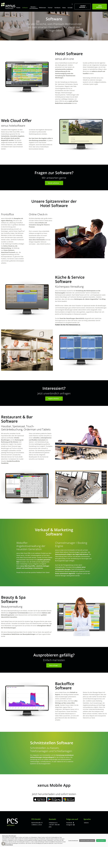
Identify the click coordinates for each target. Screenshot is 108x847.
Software (25, 7)
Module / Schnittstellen (34, 7)
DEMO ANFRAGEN (99, 6)
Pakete (18, 7)
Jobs (50, 827)
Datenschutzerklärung (7, 844)
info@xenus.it (53, 823)
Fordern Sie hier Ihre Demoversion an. (67, 325)
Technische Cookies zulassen (87, 840)
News (64, 7)
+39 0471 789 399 (54, 825)
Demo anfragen (53, 665)
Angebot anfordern (53, 398)
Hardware (57, 7)
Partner (50, 7)
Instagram (69, 825)
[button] (4, 74)
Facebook (69, 823)
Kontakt (70, 7)
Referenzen (42, 7)
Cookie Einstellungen (73, 840)
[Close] (5, 842)
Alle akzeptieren (101, 840)
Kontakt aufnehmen (53, 183)
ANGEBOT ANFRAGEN (82, 6)
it (72, 4)
